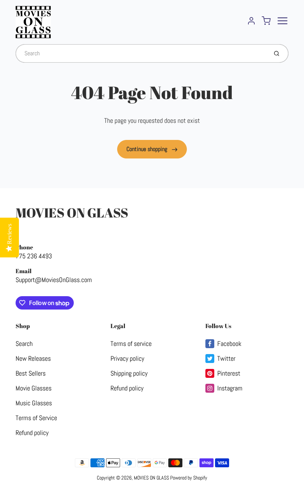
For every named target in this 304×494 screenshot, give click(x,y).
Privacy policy (127, 358)
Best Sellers (31, 373)
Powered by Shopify (188, 477)
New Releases (33, 358)
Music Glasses (34, 403)
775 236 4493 (34, 256)
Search (24, 343)
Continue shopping (147, 149)
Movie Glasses (34, 388)
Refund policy (32, 432)
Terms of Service (36, 417)
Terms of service (131, 343)
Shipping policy (129, 373)
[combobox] (141, 53)
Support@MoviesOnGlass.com (54, 279)
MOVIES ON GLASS (72, 212)
